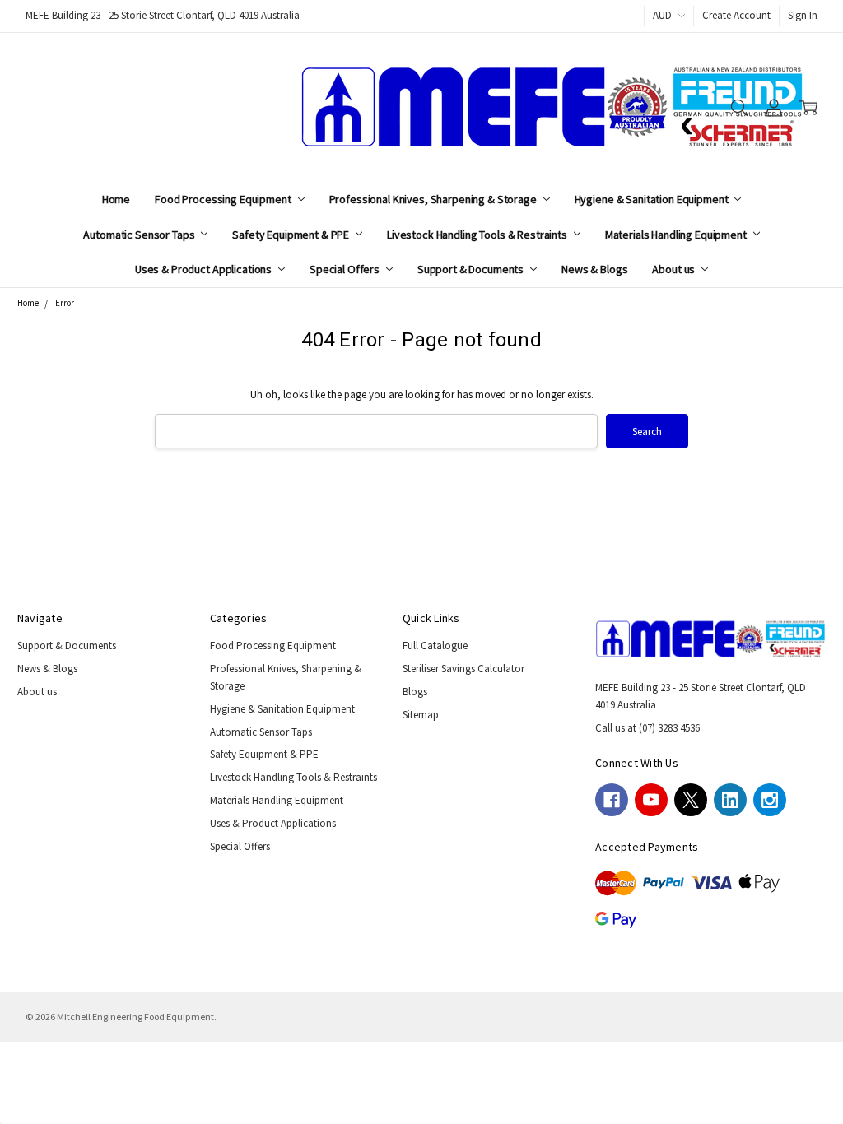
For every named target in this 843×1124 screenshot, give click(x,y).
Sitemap (421, 715)
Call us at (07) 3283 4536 (647, 728)
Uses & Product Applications (204, 269)
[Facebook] (611, 799)
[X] (690, 799)
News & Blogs (594, 269)
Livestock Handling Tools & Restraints (478, 234)
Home (116, 199)
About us (674, 269)
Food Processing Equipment (224, 199)
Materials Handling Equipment (677, 234)
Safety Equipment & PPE (292, 234)
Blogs (415, 692)
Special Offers (346, 269)
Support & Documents (471, 269)
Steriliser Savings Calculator (463, 669)
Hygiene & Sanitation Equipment (653, 199)
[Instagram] (769, 799)
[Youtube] (651, 799)
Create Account (736, 15)
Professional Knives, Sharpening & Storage (434, 199)
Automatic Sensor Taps (140, 234)
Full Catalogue (435, 646)
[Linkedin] (730, 799)
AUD (663, 15)
